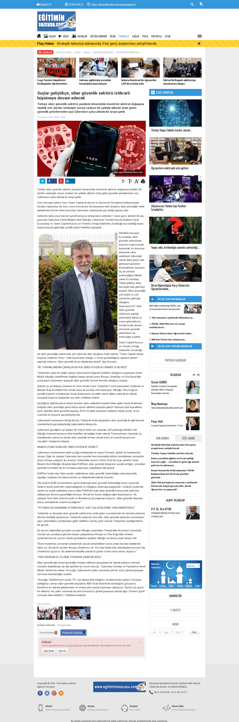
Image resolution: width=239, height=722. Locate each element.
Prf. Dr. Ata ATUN (161, 509)
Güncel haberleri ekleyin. (184, 708)
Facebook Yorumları (72, 632)
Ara (194, 632)
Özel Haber (188, 438)
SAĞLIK (135, 36)
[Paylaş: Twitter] (42, 181)
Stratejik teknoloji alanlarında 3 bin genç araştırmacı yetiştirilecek (107, 43)
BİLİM (112, 36)
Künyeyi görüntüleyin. (98, 708)
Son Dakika (162, 438)
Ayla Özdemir (158, 418)
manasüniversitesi (103, 52)
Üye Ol (62, 650)
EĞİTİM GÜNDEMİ (98, 36)
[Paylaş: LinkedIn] (70, 181)
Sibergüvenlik (64, 625)
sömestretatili (63, 52)
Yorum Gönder (48, 632)
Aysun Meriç (158, 385)
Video (66, 36)
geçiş (87, 52)
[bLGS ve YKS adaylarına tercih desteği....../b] (193, 308)
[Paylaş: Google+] (61, 181)
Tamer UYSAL (159, 401)
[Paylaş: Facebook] (52, 181)
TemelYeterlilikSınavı (127, 52)
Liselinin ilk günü (159, 389)
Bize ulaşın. (135, 708)
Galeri (52, 36)
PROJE (145, 36)
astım (77, 52)
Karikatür (175, 596)
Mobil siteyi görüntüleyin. (58, 708)
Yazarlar (82, 36)
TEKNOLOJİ (123, 36)
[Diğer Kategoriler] (200, 36)
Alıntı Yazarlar (175, 500)
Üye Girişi (49, 650)
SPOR (167, 36)
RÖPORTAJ (156, 36)
